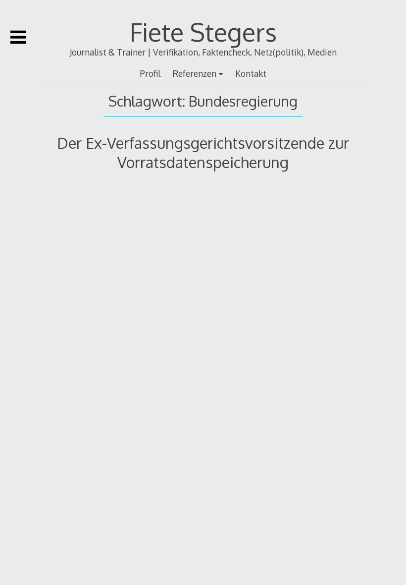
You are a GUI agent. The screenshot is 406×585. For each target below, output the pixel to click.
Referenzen (194, 73)
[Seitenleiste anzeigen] (18, 37)
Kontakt (250, 73)
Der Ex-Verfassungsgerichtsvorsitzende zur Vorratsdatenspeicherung (203, 152)
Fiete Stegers (203, 32)
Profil (150, 73)
